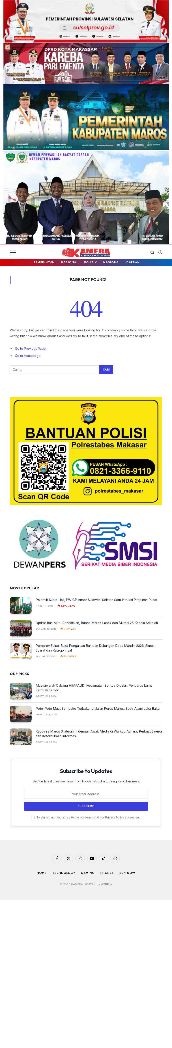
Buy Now (127, 873)
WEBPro (106, 884)
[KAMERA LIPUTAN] (86, 252)
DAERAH (133, 262)
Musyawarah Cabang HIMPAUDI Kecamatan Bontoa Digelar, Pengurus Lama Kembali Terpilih (94, 687)
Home (42, 873)
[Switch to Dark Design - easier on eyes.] (159, 252)
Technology (63, 873)
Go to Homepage (28, 356)
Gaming (88, 873)
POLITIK (90, 262)
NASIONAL (69, 262)
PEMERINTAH (44, 262)
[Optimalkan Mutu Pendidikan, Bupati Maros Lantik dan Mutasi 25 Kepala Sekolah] (21, 628)
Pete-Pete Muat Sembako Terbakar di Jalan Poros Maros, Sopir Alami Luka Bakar (98, 708)
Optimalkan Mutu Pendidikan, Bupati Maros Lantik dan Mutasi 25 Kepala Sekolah (97, 623)
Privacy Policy (114, 817)
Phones (107, 873)
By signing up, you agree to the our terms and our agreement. (88, 817)
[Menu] (13, 252)
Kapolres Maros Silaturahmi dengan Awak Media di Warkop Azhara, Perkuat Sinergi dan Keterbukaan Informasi (99, 733)
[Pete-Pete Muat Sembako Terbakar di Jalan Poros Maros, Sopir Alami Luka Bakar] (21, 714)
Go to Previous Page (30, 348)
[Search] (152, 252)
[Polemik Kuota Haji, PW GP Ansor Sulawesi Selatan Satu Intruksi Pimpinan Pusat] (21, 605)
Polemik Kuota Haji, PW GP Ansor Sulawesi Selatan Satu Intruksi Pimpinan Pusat (96, 600)
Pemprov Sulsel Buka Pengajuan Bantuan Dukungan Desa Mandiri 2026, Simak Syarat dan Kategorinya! (95, 647)
